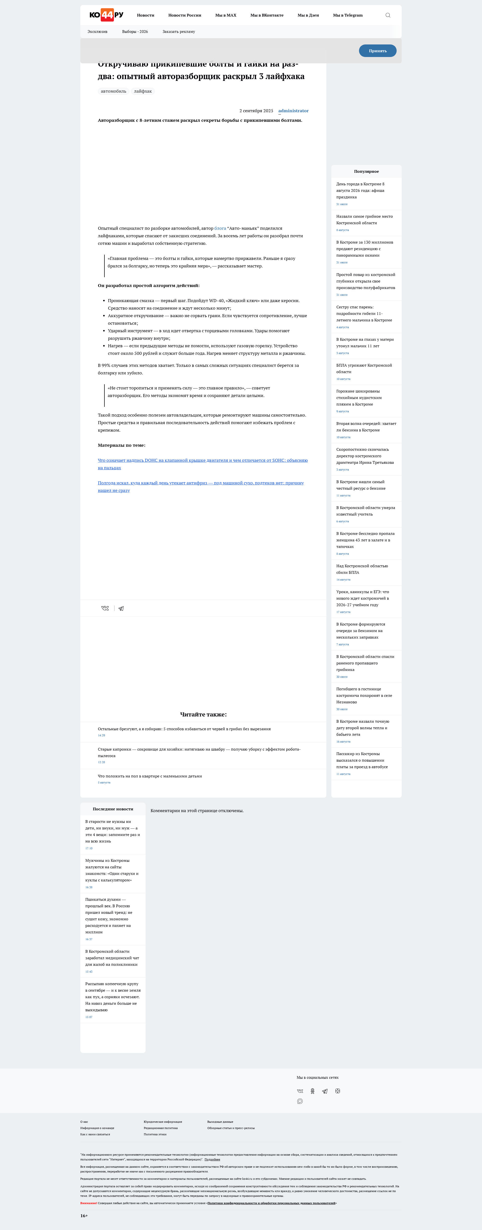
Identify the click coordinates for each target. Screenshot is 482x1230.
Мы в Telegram (348, 15)
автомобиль (113, 91)
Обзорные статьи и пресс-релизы (231, 1128)
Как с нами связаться (95, 1134)
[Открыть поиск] (388, 15)
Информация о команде (97, 1128)
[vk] (105, 608)
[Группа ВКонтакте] (300, 1091)
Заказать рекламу (179, 31)
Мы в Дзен (308, 15)
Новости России (184, 15)
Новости (145, 15)
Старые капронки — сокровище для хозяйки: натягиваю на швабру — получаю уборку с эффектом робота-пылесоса (199, 755)
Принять (378, 50)
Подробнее (212, 1159)
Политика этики (155, 1134)
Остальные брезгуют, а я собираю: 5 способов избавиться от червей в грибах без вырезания (184, 731)
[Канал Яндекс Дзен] (337, 1091)
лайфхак (143, 91)
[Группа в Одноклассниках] (312, 1091)
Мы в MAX (225, 15)
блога (220, 228)
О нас (84, 1122)
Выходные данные (220, 1122)
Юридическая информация (163, 1122)
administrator (293, 111)
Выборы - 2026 (135, 31)
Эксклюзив (98, 31)
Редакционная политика (161, 1128)
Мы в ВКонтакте (267, 15)
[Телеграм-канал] (325, 1091)
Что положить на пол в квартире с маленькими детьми (150, 778)
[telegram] (123, 608)
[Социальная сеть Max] (300, 1101)
